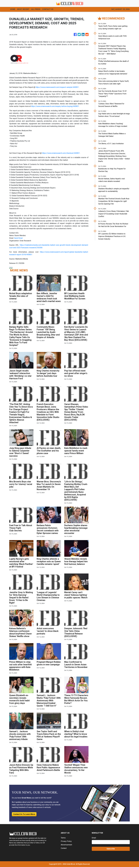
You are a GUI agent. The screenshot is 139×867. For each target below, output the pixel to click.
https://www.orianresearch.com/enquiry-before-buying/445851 (55, 106)
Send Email (18, 238)
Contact (64, 848)
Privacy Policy (66, 841)
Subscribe (111, 849)
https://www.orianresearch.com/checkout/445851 (61, 153)
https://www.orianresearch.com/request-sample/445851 (57, 87)
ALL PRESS (35, 9)
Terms (63, 838)
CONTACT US (47, 9)
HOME (12, 9)
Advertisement (66, 845)
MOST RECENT (23, 9)
